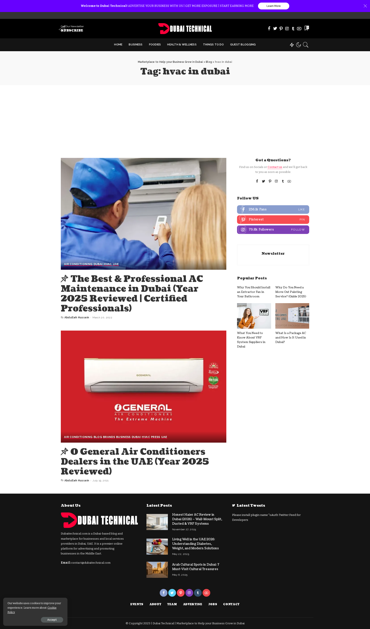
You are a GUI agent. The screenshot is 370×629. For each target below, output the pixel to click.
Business (123, 437)
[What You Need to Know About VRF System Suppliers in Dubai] (254, 316)
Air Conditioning (78, 264)
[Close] (365, 6)
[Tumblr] (293, 28)
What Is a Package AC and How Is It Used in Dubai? (290, 337)
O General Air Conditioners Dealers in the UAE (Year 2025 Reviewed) (135, 462)
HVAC (108, 264)
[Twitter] (275, 28)
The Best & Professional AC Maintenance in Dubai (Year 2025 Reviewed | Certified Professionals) (132, 293)
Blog (98, 437)
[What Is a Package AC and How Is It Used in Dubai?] (292, 316)
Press (155, 437)
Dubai (98, 264)
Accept (52, 619)
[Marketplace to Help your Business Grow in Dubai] (185, 28)
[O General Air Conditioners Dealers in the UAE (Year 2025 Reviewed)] (143, 386)
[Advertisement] (185, 117)
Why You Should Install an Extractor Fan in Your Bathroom (253, 292)
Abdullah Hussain (76, 317)
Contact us (275, 167)
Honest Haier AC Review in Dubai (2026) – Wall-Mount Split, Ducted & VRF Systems (197, 519)
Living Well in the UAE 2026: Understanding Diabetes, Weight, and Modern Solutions (195, 543)
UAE (116, 264)
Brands (109, 437)
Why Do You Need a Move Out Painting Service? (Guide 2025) (290, 292)
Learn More (274, 5)
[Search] (305, 44)
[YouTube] (299, 28)
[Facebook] (269, 28)
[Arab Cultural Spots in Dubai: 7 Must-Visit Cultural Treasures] (157, 570)
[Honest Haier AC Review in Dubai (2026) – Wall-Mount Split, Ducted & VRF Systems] (157, 522)
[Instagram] (287, 28)
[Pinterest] (281, 28)
